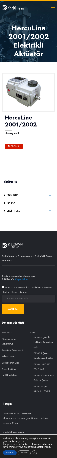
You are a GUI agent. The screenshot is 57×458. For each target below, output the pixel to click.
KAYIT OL (13, 309)
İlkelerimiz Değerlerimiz (13, 350)
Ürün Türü (13, 211)
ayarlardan (29, 446)
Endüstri (12, 195)
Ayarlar (24, 452)
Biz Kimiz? (7, 332)
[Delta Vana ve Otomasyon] (13, 7)
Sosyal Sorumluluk (10, 362)
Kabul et (9, 452)
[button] (14, 146)
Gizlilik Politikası (9, 375)
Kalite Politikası (8, 356)
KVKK (33, 332)
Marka (11, 203)
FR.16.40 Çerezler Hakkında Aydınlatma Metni (43, 342)
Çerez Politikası (9, 369)
